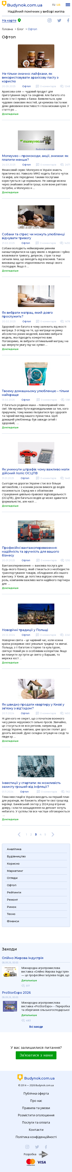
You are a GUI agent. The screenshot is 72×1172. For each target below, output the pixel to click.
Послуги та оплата (36, 1122)
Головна (7, 29)
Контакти (36, 1130)
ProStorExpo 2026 (16, 992)
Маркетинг (15, 871)
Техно (11, 914)
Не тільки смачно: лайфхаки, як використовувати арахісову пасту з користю (30, 77)
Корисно (13, 863)
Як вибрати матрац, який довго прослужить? (27, 314)
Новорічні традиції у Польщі (25, 630)
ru (53, 4)
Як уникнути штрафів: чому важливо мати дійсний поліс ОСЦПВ (36, 471)
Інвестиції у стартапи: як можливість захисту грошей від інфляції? (31, 785)
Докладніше (10, 114)
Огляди (12, 878)
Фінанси (13, 921)
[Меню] (68, 4)
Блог (20, 29)
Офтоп (26, 86)
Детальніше (29, 980)
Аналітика (14, 849)
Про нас (36, 1101)
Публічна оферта (36, 1093)
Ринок (11, 907)
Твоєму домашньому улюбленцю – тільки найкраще (35, 393)
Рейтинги (14, 892)
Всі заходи (36, 1026)
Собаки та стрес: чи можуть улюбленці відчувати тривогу (33, 236)
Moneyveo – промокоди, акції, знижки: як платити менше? (35, 158)
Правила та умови (36, 1108)
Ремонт (12, 899)
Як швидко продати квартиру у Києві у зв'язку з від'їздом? (33, 706)
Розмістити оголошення (36, 1115)
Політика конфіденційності (36, 1137)
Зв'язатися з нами (36, 1055)
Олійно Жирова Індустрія (22, 958)
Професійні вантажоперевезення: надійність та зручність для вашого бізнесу (30, 551)
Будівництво (16, 856)
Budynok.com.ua (24, 5)
